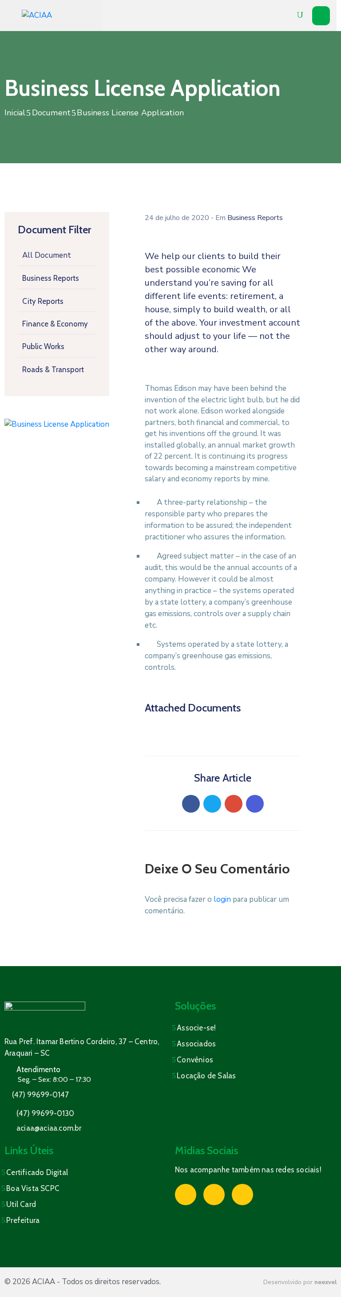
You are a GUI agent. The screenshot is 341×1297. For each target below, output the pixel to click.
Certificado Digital (37, 1172)
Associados (196, 1043)
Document (51, 112)
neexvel (325, 1282)
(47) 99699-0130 (45, 1113)
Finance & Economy (55, 323)
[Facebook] (191, 804)
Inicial (14, 112)
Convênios (195, 1059)
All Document (46, 255)
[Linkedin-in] (242, 1194)
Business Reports (50, 278)
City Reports (42, 301)
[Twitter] (212, 804)
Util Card (21, 1204)
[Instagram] (214, 1194)
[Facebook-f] (185, 1194)
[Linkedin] (255, 804)
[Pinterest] (233, 804)
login (222, 899)
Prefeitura (23, 1220)
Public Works (43, 346)
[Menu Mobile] (321, 15)
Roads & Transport (53, 369)
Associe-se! (196, 1027)
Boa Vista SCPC (32, 1188)
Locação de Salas (206, 1075)
